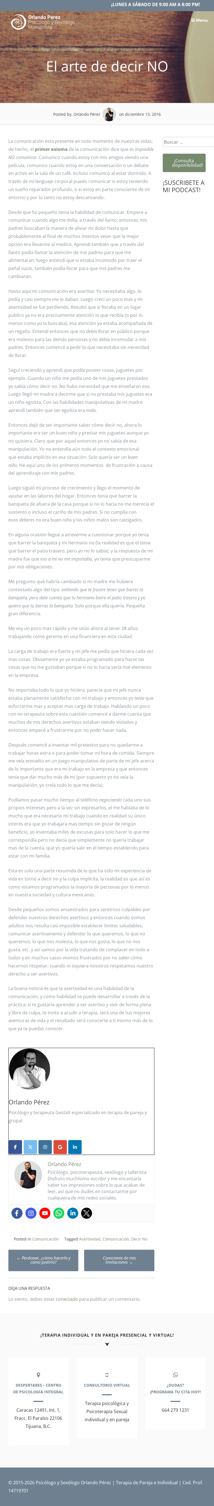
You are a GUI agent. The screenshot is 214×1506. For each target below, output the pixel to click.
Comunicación (45, 1239)
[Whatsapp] (58, 1213)
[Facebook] (17, 1213)
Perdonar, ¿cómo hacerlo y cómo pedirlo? (43, 1260)
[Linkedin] (72, 1213)
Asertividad (89, 1239)
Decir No (139, 1239)
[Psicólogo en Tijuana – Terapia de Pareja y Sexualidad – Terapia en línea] (43, 30)
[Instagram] (31, 1213)
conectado (67, 1299)
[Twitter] (86, 1213)
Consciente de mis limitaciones (119, 1260)
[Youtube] (44, 1213)
